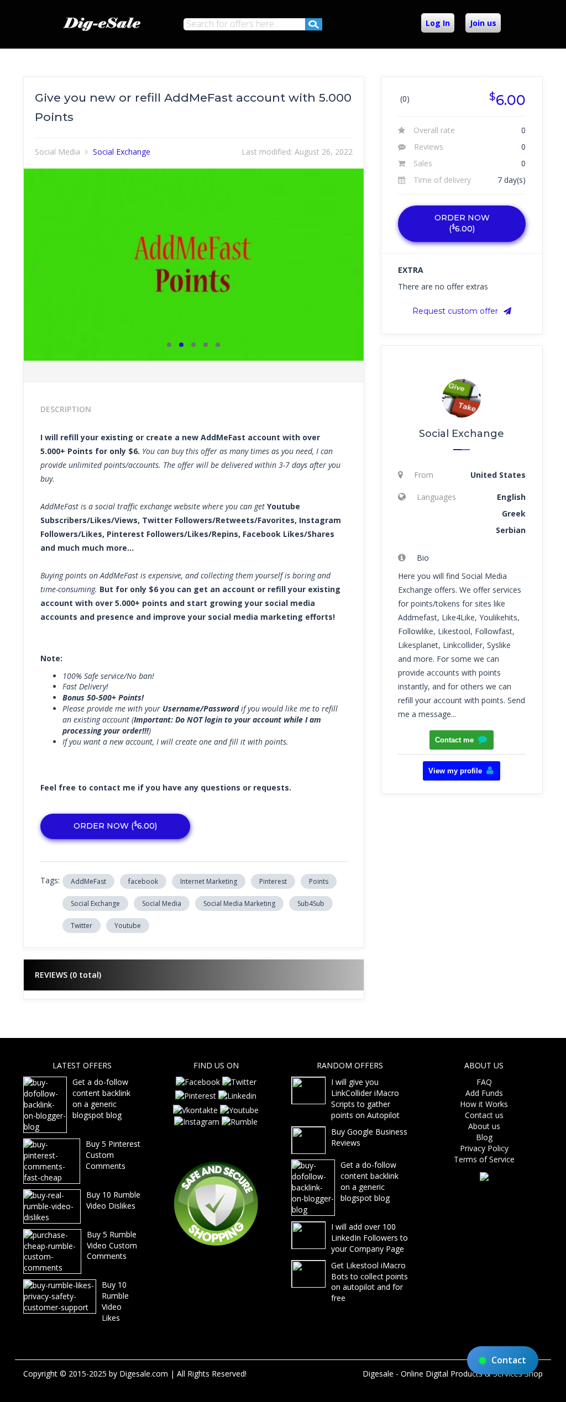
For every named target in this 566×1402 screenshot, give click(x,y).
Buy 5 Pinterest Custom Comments (113, 1155)
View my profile (455, 771)
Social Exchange (121, 151)
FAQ (484, 1082)
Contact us (484, 1115)
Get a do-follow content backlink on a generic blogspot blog (101, 1098)
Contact (508, 1360)
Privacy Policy (484, 1148)
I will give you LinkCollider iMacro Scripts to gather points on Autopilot (365, 1098)
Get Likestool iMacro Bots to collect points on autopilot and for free (369, 1282)
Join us (483, 23)
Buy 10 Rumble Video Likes (115, 1301)
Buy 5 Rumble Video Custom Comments (112, 1245)
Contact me (454, 740)
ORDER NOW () (115, 825)
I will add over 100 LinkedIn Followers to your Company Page (369, 1237)
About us (484, 1126)
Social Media (57, 151)
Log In (438, 23)
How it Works (484, 1104)
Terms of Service (484, 1159)
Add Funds (484, 1093)
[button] (32, 264)
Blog (484, 1137)
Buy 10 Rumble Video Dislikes (113, 1200)
